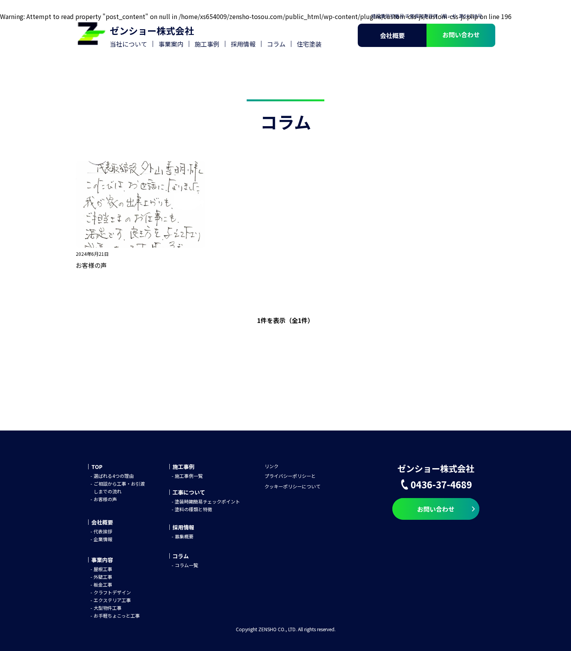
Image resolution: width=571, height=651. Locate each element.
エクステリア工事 (112, 600)
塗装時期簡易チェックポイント (207, 501)
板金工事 (103, 584)
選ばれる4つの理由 (114, 475)
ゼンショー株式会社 (152, 30)
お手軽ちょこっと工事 (117, 615)
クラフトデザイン (112, 592)
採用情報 (243, 44)
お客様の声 (105, 499)
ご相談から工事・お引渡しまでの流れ (119, 487)
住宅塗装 (309, 44)
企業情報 (103, 539)
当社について (128, 44)
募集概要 (184, 536)
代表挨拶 (103, 531)
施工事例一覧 (189, 475)
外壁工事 (103, 576)
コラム (276, 44)
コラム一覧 (186, 565)
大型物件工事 (108, 607)
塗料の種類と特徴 (193, 509)
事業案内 (170, 44)
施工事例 (207, 44)
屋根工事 (103, 569)
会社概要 (392, 35)
